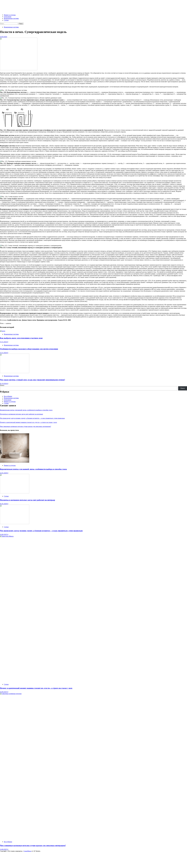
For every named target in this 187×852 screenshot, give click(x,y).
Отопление (7, 16)
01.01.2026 (3, 504)
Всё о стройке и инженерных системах (28, 5)
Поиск (2, 385)
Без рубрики (8, 396)
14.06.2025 (3, 849)
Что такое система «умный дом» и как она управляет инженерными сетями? (32, 380)
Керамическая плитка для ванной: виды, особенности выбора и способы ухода (26, 410)
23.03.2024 (3, 37)
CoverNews (27, 851)
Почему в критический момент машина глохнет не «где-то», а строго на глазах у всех (28, 422)
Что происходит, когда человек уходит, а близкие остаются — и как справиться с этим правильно (32, 418)
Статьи (6, 20)
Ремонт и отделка (10, 15)
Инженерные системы (11, 18)
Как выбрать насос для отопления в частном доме (21, 338)
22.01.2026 (3, 473)
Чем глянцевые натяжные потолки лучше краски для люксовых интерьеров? (25, 426)
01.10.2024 (3, 383)
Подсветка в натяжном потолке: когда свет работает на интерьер (21, 414)
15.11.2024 (3, 342)
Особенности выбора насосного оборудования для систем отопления (29, 349)
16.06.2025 (3, 534)
